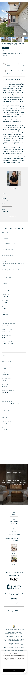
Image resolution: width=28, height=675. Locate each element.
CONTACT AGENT (14, 216)
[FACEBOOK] (6, 594)
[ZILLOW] (16, 598)
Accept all (14, 670)
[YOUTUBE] (12, 598)
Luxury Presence (18, 603)
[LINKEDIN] (17, 594)
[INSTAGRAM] (10, 594)
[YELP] (21, 594)
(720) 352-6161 (14, 523)
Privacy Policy (14, 613)
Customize (14, 667)
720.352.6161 (5, 200)
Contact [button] (14, 496)
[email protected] (10, 44)
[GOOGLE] (14, 594)
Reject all (14, 663)
